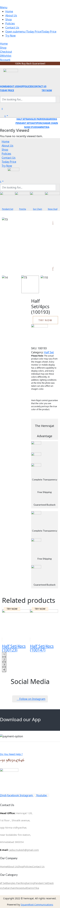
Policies (28, 866)
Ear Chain (37, 209)
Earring (30, 883)
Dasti (51, 883)
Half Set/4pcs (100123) (14, 648)
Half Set (49, 352)
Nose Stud (52, 209)
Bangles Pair (13, 883)
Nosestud (21, 888)
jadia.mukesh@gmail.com (24, 849)
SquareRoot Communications (37, 904)
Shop (21, 866)
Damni (30, 888)
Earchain (11, 888)
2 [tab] (4, 659)
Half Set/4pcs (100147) (42, 648)
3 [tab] (4, 664)
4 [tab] (4, 669)
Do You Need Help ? (11, 754)
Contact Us (38, 866)
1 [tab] (4, 654)
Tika (36, 888)
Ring (23, 883)
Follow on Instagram (31, 699)
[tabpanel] (16, 628)
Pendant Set (7, 209)
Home (3, 866)
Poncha (22, 209)
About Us (12, 866)
